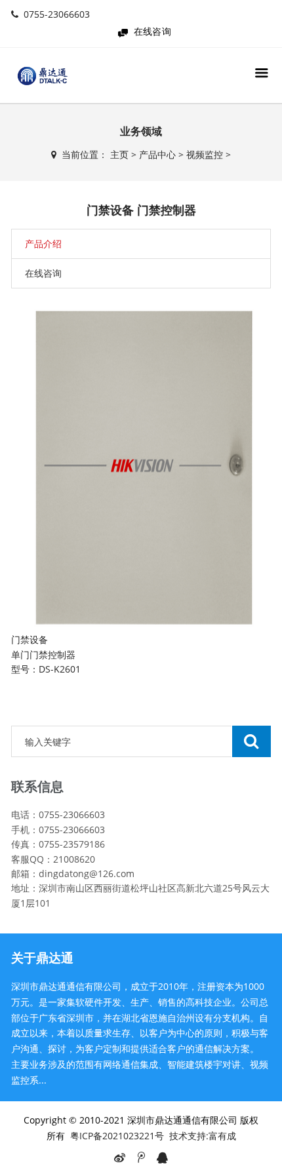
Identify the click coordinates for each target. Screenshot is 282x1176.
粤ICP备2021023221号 (117, 1135)
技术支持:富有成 (202, 1135)
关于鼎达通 (42, 957)
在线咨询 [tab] (43, 273)
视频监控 (204, 154)
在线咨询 (153, 31)
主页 (119, 154)
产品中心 (157, 154)
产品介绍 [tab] (43, 243)
